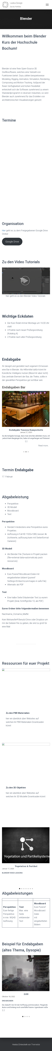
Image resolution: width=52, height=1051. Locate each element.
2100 (26, 994)
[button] (47, 422)
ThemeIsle (35, 1044)
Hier (4, 230)
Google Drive (12, 241)
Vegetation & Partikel (26, 866)
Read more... (43, 446)
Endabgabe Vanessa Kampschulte (26, 430)
